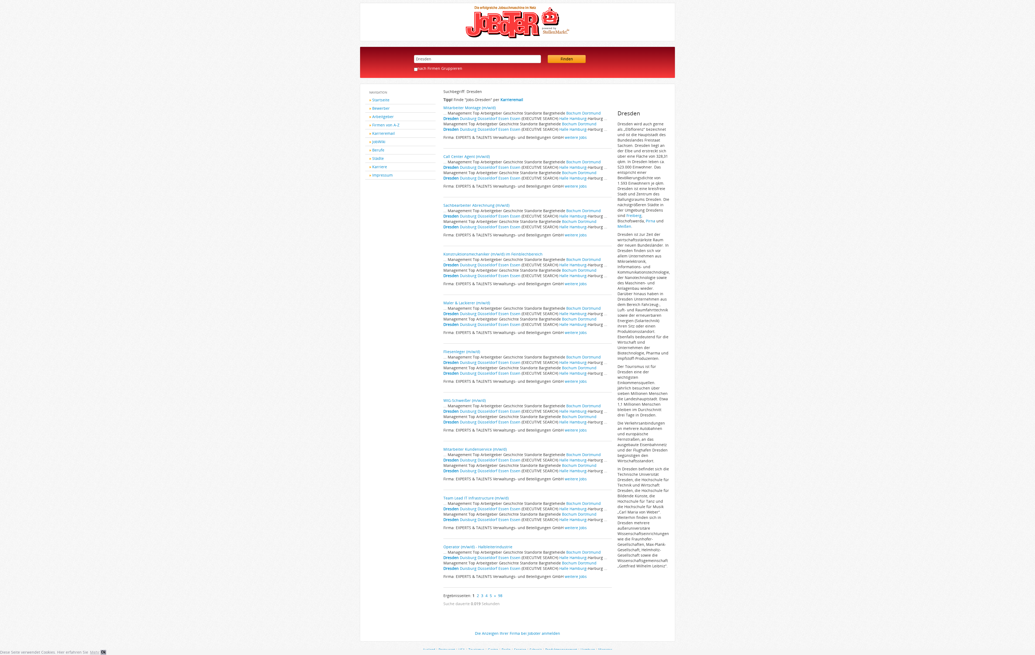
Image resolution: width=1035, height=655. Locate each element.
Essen (503, 118)
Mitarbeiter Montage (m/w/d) (469, 107)
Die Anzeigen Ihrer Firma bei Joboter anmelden (517, 633)
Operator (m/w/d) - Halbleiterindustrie (477, 546)
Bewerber (381, 108)
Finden (567, 58)
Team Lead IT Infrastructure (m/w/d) (476, 498)
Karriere (379, 166)
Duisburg (468, 118)
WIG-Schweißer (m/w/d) (464, 400)
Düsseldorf (487, 118)
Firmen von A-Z (385, 124)
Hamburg (578, 118)
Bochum (573, 113)
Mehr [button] (95, 652)
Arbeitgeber (383, 116)
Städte (378, 158)
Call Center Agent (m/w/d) (466, 156)
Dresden (451, 118)
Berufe (378, 150)
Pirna (650, 220)
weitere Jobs (576, 137)
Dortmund (591, 113)
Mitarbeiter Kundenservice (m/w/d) (475, 449)
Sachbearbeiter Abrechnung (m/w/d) (476, 205)
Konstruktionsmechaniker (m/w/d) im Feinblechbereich (493, 254)
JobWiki (378, 141)
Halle (563, 118)
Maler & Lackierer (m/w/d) (466, 302)
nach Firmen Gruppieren (440, 68)
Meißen (624, 226)
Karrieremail (383, 133)
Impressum (382, 175)
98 (500, 595)
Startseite (380, 99)
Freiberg (633, 215)
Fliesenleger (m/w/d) (461, 351)
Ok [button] (103, 652)
